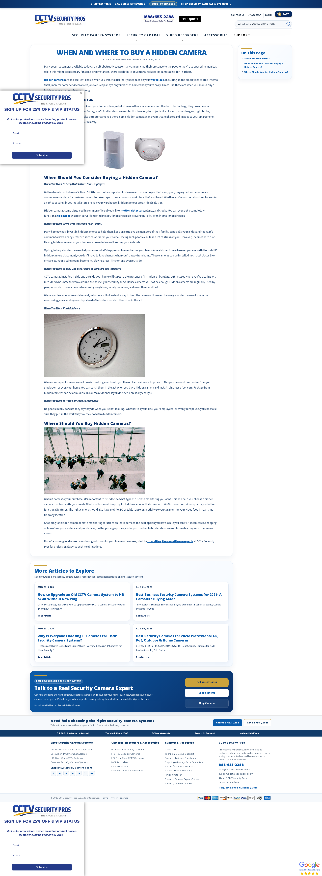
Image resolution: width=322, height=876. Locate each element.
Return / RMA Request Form (180, 766)
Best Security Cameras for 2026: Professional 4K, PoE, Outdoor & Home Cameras (177, 638)
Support (242, 35)
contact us (237, 15)
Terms (105, 798)
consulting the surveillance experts (170, 541)
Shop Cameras (207, 703)
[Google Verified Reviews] (309, 868)
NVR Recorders (119, 762)
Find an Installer (173, 775)
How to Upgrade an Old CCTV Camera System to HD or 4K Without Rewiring (81, 596)
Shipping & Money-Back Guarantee (184, 762)
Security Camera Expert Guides (182, 779)
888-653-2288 (231, 765)
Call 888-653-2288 (207, 682)
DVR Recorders (119, 766)
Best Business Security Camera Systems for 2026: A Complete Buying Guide (179, 596)
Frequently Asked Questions (180, 758)
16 (72, 773)
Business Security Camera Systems (69, 762)
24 (78, 773)
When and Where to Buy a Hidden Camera (132, 52)
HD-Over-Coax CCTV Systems (67, 758)
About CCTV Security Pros (233, 778)
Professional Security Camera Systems (71, 749)
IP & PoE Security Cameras (125, 754)
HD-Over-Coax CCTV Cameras (127, 758)
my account (255, 15)
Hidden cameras (54, 80)
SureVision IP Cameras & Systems (69, 754)
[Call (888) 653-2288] (159, 18)
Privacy (114, 798)
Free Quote (190, 19)
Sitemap (124, 798)
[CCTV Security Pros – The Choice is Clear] (78, 19)
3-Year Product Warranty (178, 770)
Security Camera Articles (178, 783)
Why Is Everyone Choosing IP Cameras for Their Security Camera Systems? (77, 638)
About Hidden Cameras (257, 58)
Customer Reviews (229, 782)
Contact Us (171, 749)
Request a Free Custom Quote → (239, 787)
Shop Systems (207, 693)
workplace (157, 80)
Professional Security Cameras (127, 749)
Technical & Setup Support (179, 754)
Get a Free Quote (257, 722)
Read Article (44, 616)
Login (268, 15)
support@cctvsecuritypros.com (236, 774)
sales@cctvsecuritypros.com (234, 769)
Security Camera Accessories (127, 770)
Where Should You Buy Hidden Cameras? (266, 72)
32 (85, 773)
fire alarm (63, 216)
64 (91, 773)
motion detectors (132, 211)
